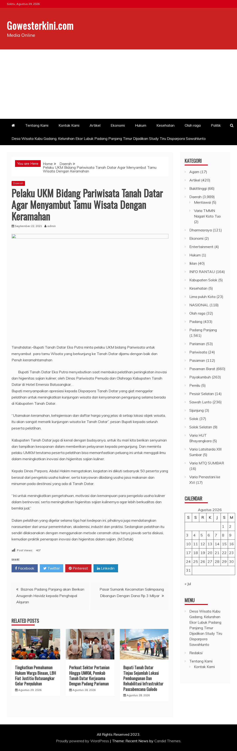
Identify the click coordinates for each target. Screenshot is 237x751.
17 (188, 552)
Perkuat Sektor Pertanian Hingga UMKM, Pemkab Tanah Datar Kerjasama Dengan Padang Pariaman (89, 675)
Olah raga (193, 125)
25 (195, 561)
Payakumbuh (200, 377)
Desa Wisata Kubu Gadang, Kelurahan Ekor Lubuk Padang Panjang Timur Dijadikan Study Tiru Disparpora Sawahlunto (109, 138)
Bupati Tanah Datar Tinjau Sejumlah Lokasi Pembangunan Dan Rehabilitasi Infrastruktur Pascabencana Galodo (143, 678)
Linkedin (107, 568)
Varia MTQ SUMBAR (206, 463)
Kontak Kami (69, 125)
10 (188, 544)
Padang (195, 321)
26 (202, 561)
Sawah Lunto (200, 402)
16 (231, 544)
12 (202, 544)
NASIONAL (199, 305)
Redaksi (196, 652)
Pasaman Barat (202, 368)
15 (224, 544)
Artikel (95, 125)
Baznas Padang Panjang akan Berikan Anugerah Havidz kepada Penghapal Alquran (50, 595)
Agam (194, 171)
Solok (193, 418)
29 (224, 561)
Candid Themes (167, 741)
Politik (216, 125)
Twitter (53, 568)
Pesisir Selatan (201, 393)
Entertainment (201, 246)
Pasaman (197, 360)
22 (224, 552)
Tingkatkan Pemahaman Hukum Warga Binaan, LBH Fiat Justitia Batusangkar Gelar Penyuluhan (35, 675)
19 (202, 552)
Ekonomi (118, 125)
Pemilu (194, 385)
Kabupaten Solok (203, 280)
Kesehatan (165, 125)
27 (210, 561)
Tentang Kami (36, 125)
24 (188, 561)
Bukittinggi (198, 188)
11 (195, 544)
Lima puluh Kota (202, 296)
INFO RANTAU (202, 271)
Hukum (140, 125)
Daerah (18, 183)
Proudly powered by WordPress (83, 741)
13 (210, 544)
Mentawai (202, 202)
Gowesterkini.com (40, 25)
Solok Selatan (200, 427)
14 (217, 544)
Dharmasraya (200, 230)
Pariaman (197, 343)
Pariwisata (198, 352)
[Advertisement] (118, 84)
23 (231, 552)
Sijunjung (196, 410)
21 (217, 552)
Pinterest (80, 568)
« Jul (188, 583)
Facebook (25, 568)
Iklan (193, 263)
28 (217, 561)
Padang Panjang (203, 330)
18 (195, 552)
